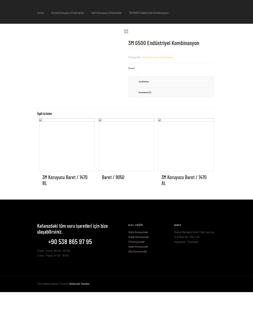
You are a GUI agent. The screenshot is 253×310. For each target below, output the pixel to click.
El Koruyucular (136, 241)
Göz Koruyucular (137, 251)
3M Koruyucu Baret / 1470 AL (184, 180)
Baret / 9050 (113, 177)
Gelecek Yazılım (79, 283)
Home (40, 12)
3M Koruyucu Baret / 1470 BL (64, 180)
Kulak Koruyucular (138, 236)
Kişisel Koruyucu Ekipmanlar (67, 12)
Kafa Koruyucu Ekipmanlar (106, 12)
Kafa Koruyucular (138, 232)
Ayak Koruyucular (138, 246)
